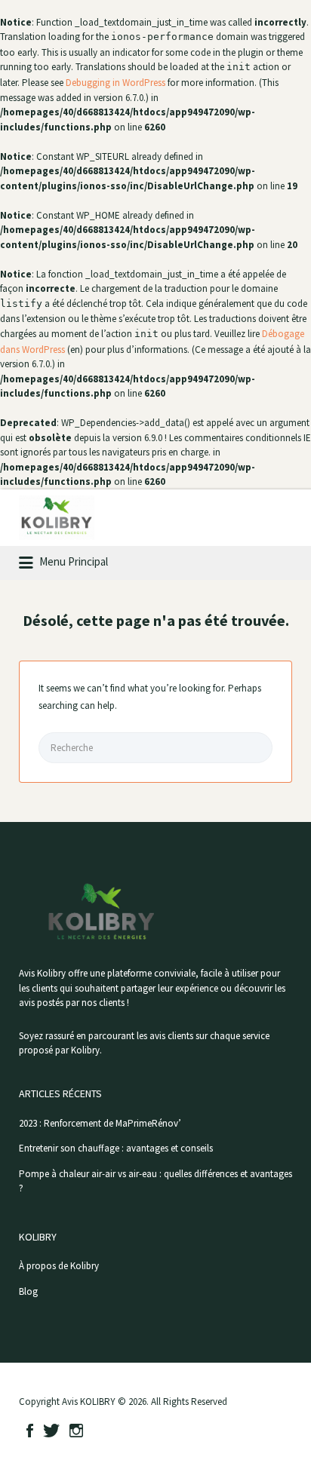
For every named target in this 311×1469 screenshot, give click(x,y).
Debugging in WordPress (115, 82)
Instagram (76, 1430)
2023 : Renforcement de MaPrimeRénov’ (100, 1123)
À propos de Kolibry (59, 1265)
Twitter (51, 1430)
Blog (28, 1291)
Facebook (29, 1430)
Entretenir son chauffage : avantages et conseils (116, 1148)
